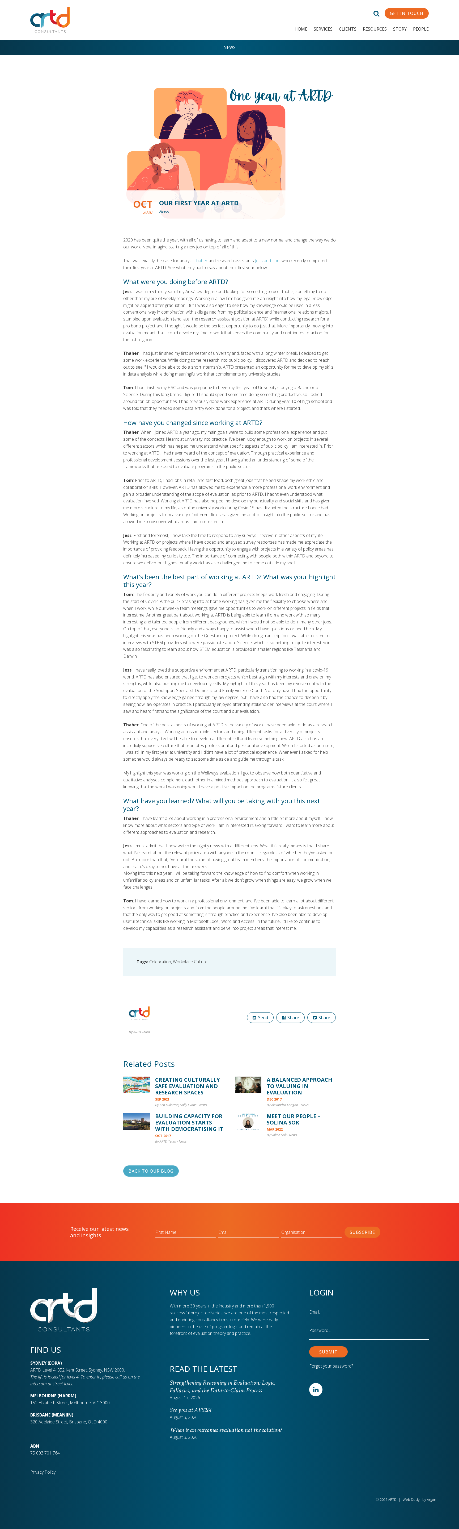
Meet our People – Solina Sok (293, 1119)
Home (301, 29)
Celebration (160, 962)
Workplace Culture (190, 962)
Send (262, 1017)
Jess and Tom (267, 261)
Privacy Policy (43, 1472)
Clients (347, 29)
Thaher (200, 261)
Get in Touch (406, 13)
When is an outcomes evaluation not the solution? (227, 1430)
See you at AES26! (190, 1410)
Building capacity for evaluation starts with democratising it (189, 1122)
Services (323, 29)
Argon (431, 1499)
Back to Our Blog (151, 1171)
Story (400, 29)
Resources (375, 29)
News (229, 47)
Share (292, 1017)
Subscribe (362, 1232)
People (421, 29)
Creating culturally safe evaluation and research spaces (187, 1086)
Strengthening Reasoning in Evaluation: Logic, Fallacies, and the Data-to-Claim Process (222, 1386)
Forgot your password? (331, 1366)
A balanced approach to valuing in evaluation (299, 1086)
